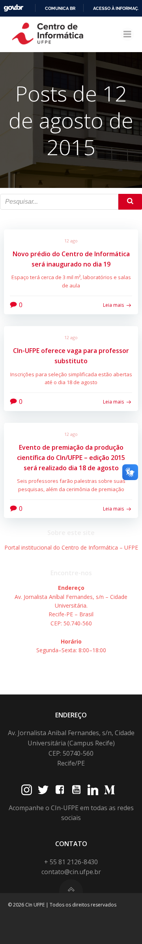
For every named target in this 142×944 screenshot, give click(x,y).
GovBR (13, 8)
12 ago (71, 241)
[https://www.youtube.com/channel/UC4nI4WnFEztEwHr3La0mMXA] (76, 789)
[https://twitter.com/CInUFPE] (43, 789)
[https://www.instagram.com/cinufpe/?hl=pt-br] (26, 789)
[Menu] (127, 34)
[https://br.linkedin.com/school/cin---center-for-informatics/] (93, 789)
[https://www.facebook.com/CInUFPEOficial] (59, 789)
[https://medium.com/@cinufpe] (109, 789)
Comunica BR (60, 8)
